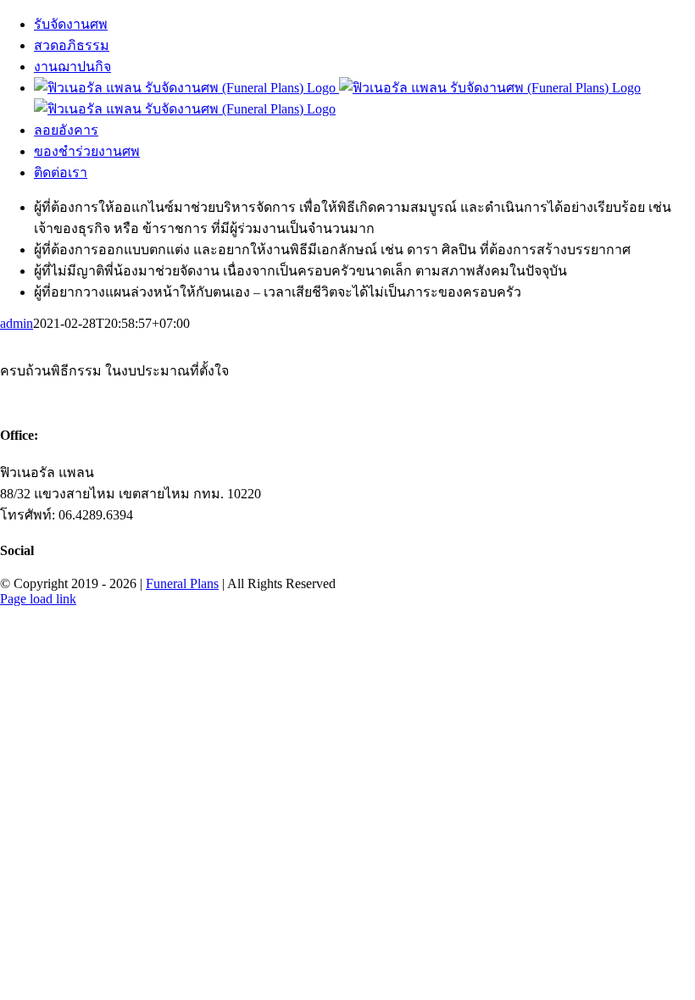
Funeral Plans (182, 583)
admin (16, 323)
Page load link (38, 599)
